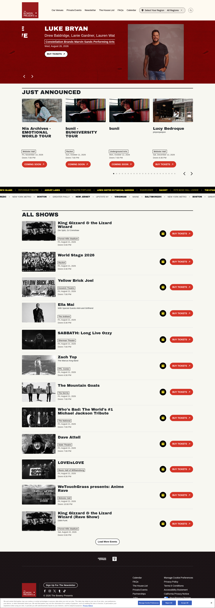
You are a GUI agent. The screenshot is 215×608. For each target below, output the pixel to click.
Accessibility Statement (176, 590)
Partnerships (139, 594)
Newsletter (90, 10)
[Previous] (24, 76)
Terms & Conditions (174, 586)
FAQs (121, 10)
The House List (106, 10)
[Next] (32, 76)
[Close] (211, 602)
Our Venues (57, 10)
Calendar (131, 10)
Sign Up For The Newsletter (60, 585)
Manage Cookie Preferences (149, 603)
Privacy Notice (88, 606)
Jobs (135, 598)
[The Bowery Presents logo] (30, 10)
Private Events (74, 10)
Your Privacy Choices (180, 598)
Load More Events (107, 541)
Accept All (184, 603)
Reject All (169, 603)
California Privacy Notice (176, 594)
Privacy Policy (171, 581)
